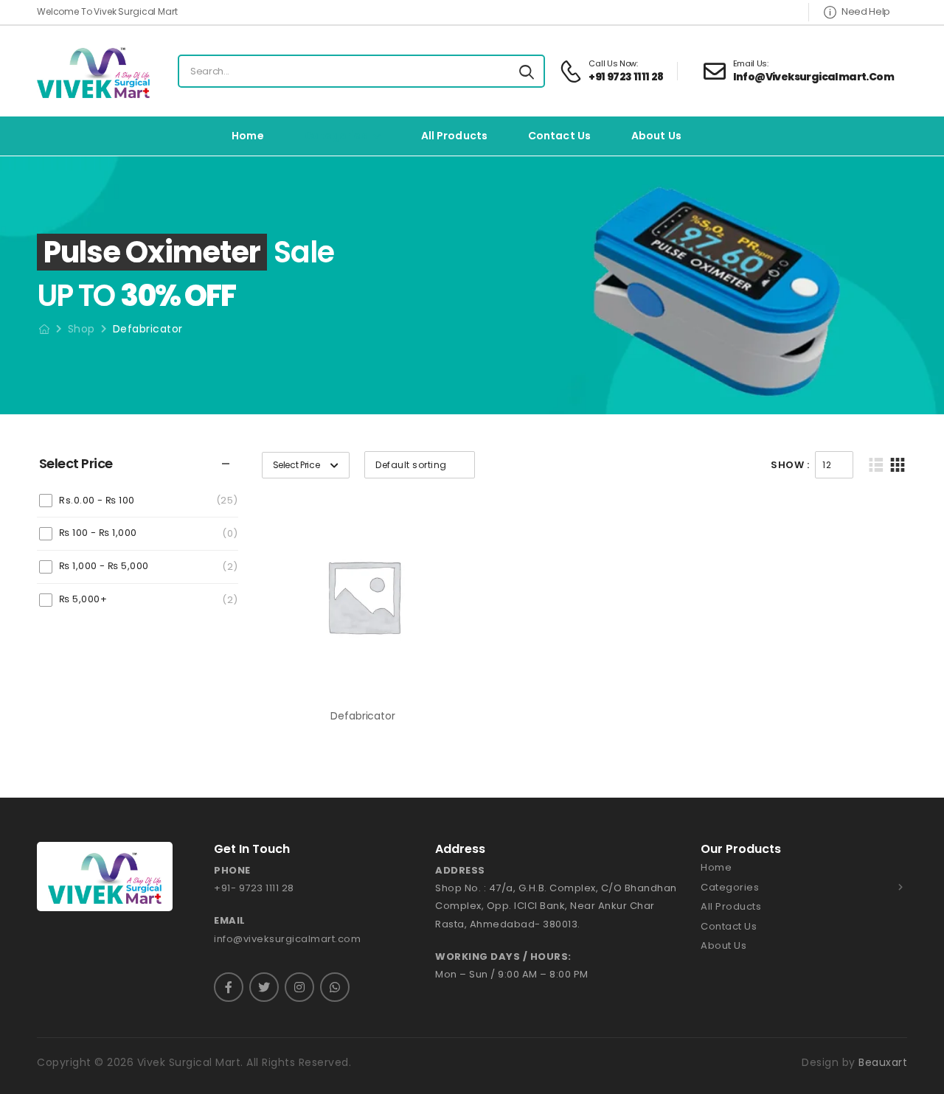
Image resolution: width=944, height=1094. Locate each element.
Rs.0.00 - (97, 500)
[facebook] (228, 987)
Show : (790, 465)
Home (247, 135)
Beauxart (882, 1062)
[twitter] (264, 987)
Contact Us (559, 135)
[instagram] (299, 987)
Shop (81, 328)
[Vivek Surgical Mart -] (93, 71)
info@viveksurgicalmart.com (287, 939)
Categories (336, 135)
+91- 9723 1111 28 (254, 888)
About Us (656, 135)
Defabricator (362, 715)
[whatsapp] (335, 987)
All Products (454, 135)
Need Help (865, 11)
